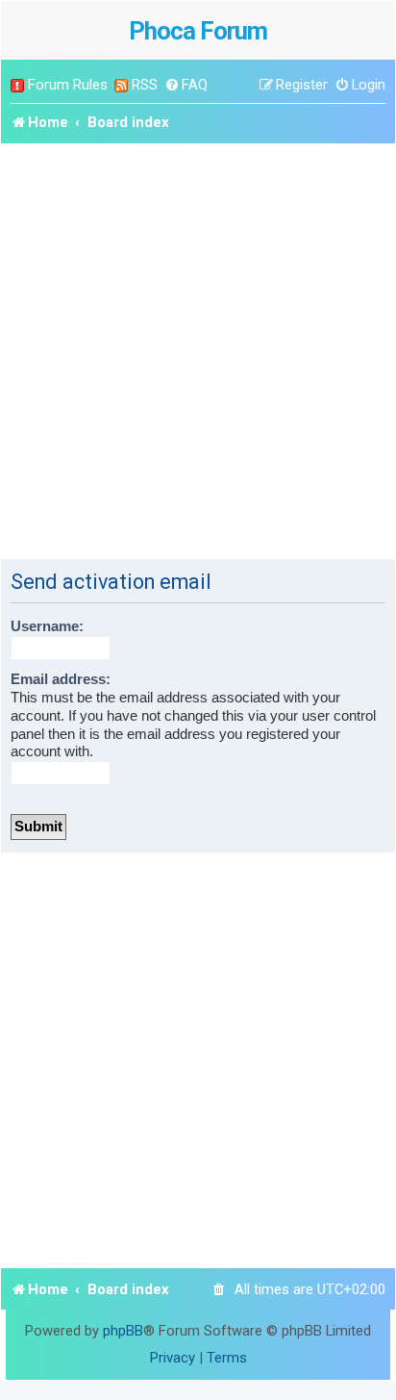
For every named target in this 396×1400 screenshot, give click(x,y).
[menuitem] (186, 85)
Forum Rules (68, 84)
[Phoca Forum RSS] (121, 85)
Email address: (61, 679)
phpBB (123, 1330)
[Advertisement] (198, 351)
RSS (145, 84)
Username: (47, 626)
